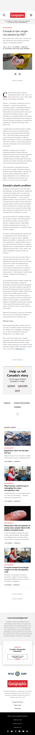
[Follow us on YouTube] (23, 731)
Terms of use (17, 720)
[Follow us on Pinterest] (19, 731)
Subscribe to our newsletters (17, 656)
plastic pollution (21, 403)
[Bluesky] (19, 74)
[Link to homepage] (17, 15)
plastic (7, 403)
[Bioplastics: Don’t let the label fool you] (17, 447)
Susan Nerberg (24, 48)
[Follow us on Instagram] (16, 731)
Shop (17, 391)
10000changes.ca (20, 349)
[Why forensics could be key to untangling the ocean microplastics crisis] (17, 485)
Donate (11, 386)
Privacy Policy (17, 723)
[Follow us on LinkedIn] (27, 731)
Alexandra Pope (10, 48)
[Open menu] (31, 15)
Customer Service (17, 702)
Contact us (17, 727)
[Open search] (4, 15)
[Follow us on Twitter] (12, 731)
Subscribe (22, 386)
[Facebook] (15, 74)
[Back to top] (17, 414)
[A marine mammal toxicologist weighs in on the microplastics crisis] (17, 568)
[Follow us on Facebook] (8, 731)
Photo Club (17, 705)
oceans (17, 407)
